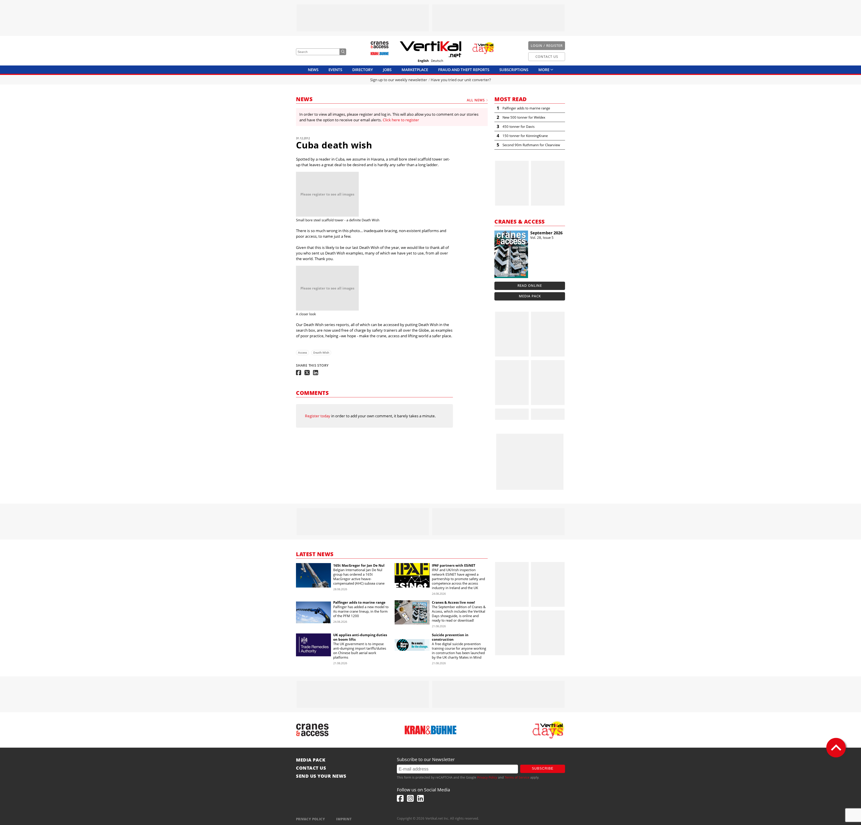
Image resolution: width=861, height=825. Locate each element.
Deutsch (437, 60)
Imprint (344, 819)
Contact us (311, 768)
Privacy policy (310, 819)
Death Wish (321, 352)
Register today (317, 415)
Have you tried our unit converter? (461, 79)
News (313, 69)
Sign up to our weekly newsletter (398, 79)
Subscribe (542, 768)
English (423, 60)
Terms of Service (517, 777)
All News (476, 100)
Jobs (387, 69)
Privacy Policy (487, 777)
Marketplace (415, 69)
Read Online (529, 285)
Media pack (530, 296)
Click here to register (401, 119)
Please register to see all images (327, 194)
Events (335, 69)
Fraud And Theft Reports (463, 69)
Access (302, 352)
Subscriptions (513, 69)
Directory (362, 69)
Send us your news (321, 776)
